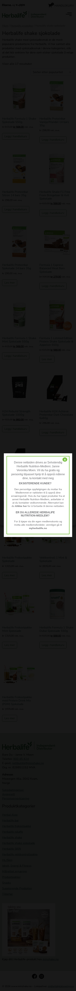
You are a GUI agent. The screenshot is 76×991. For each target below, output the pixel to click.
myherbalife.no (38, 528)
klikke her (21, 506)
